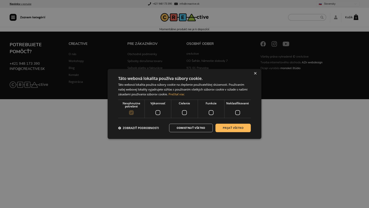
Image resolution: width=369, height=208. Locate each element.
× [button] (255, 73)
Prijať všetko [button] (233, 128)
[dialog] (184, 104)
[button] (138, 128)
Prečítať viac (176, 94)
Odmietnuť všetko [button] (191, 128)
